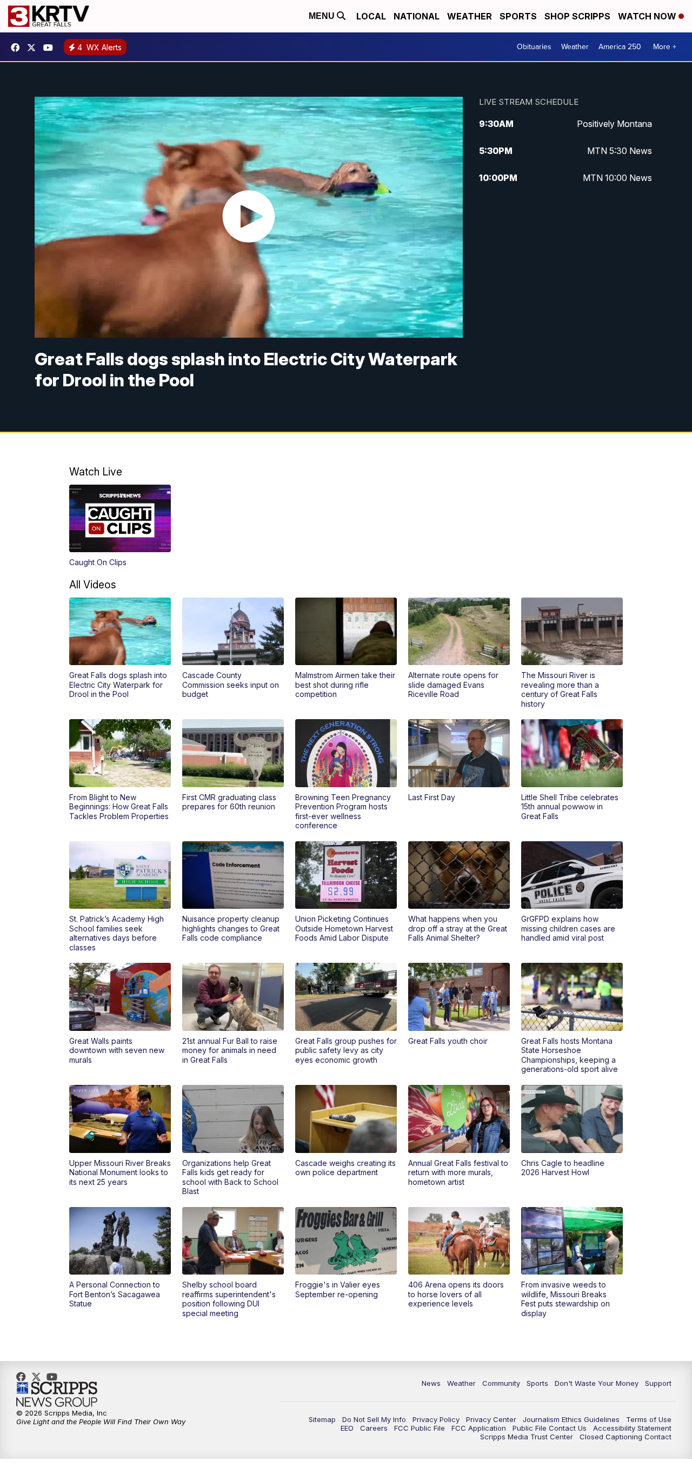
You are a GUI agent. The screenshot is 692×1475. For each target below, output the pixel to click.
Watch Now (648, 16)
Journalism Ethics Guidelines (571, 1419)
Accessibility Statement (632, 1428)
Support (658, 1383)
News (431, 1383)
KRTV (34, 47)
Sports (518, 16)
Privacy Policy (436, 1419)
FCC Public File (419, 1428)
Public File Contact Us (550, 1428)
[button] (120, 526)
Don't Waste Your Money (596, 1383)
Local (371, 16)
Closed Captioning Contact (625, 1436)
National (417, 16)
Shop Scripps (577, 16)
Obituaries (534, 46)
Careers (374, 1428)
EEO (347, 1428)
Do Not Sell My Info (374, 1419)
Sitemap (322, 1419)
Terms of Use (648, 1419)
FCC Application (478, 1428)
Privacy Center (491, 1419)
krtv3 (18, 47)
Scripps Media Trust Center (526, 1436)
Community (501, 1383)
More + (664, 46)
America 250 (619, 46)
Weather (469, 16)
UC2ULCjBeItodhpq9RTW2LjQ (50, 47)
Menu (323, 16)
